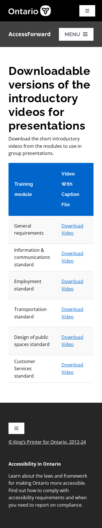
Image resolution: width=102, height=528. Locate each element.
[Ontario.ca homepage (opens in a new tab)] (14, 10)
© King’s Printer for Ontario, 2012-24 (47, 442)
